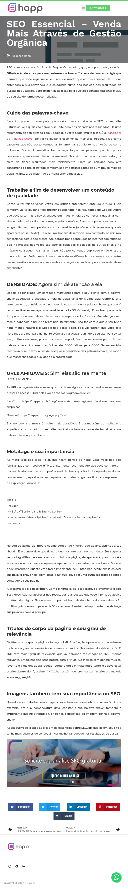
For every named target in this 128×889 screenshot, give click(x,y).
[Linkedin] (23, 866)
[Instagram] (9, 866)
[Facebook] (16, 866)
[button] (83, 8)
